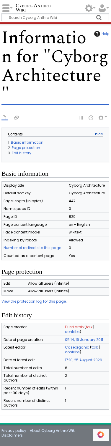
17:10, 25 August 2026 (83, 359)
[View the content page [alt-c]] (4, 117)
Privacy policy (13, 430)
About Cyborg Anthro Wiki (53, 430)
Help (105, 33)
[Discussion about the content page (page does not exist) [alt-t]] (16, 117)
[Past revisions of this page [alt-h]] (91, 117)
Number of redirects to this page (32, 247)
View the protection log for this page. (34, 301)
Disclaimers (12, 435)
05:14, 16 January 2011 (84, 339)
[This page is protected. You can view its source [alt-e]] (81, 117)
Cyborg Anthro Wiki (33, 8)
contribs (72, 331)
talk (89, 326)
